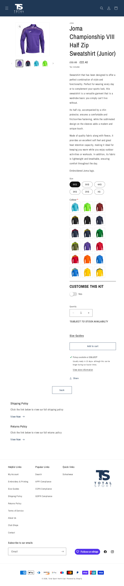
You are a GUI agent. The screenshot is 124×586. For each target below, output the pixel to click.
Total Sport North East (57, 578)
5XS (87, 184)
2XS (87, 191)
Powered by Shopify (74, 578)
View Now (15, 416)
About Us (12, 517)
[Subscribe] (62, 551)
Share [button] (76, 378)
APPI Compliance (43, 481)
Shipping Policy (15, 496)
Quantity (73, 306)
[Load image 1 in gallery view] (19, 63)
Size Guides (13, 488)
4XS (100, 184)
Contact (11, 532)
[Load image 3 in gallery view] (36, 63)
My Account (13, 474)
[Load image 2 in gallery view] (28, 63)
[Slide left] (11, 63)
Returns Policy (14, 503)
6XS (75, 184)
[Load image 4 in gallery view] (44, 63)
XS (99, 191)
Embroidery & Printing (18, 481)
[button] (6, 8)
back (62, 390)
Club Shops (13, 525)
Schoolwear (68, 474)
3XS (75, 191)
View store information (83, 369)
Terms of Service (16, 510)
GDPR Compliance (43, 496)
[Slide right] (53, 63)
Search (38, 474)
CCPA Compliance (43, 488)
